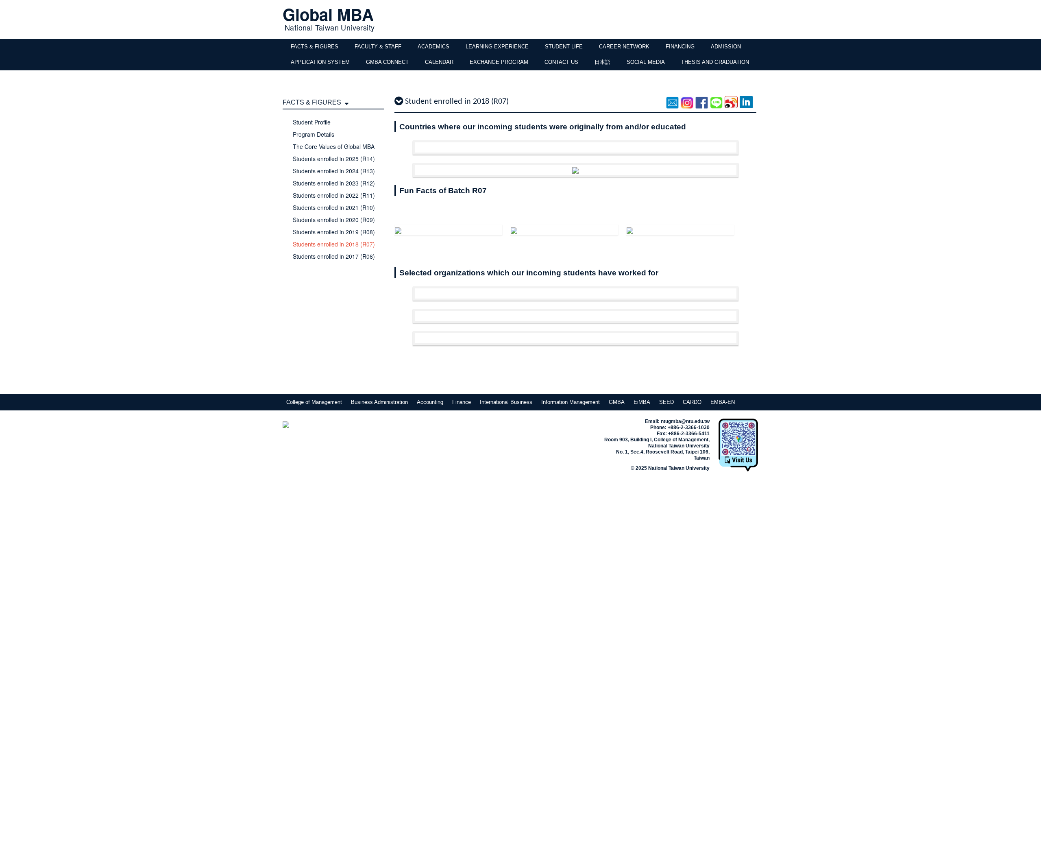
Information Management (570, 402)
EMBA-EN (722, 402)
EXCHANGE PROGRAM (499, 62)
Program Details (313, 134)
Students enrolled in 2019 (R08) (334, 232)
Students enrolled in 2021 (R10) (334, 207)
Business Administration (379, 402)
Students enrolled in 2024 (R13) (334, 171)
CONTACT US (561, 62)
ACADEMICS (433, 47)
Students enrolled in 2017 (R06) (334, 256)
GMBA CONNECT (387, 62)
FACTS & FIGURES (314, 47)
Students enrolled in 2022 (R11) (334, 195)
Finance (461, 402)
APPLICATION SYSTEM (320, 62)
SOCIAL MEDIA (646, 62)
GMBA (617, 402)
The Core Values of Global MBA (334, 146)
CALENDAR (439, 62)
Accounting (430, 402)
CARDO (692, 402)
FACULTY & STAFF (378, 47)
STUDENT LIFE (564, 47)
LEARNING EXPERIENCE (497, 47)
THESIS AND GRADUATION (715, 62)
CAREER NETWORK (624, 47)
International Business (506, 402)
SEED (666, 402)
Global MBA (328, 14)
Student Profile (312, 122)
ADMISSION (726, 47)
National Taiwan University (330, 27)
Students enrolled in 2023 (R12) (334, 183)
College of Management (314, 402)
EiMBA (642, 402)
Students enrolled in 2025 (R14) (334, 159)
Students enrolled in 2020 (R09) (334, 220)
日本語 (602, 62)
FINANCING (680, 47)
